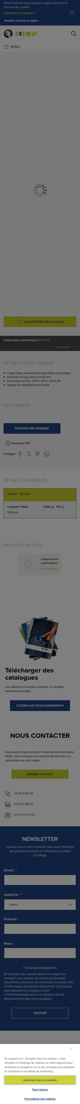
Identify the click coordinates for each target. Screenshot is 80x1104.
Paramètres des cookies (40, 1099)
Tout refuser (40, 1089)
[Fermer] (71, 1048)
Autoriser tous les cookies (40, 1080)
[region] (40, 1073)
